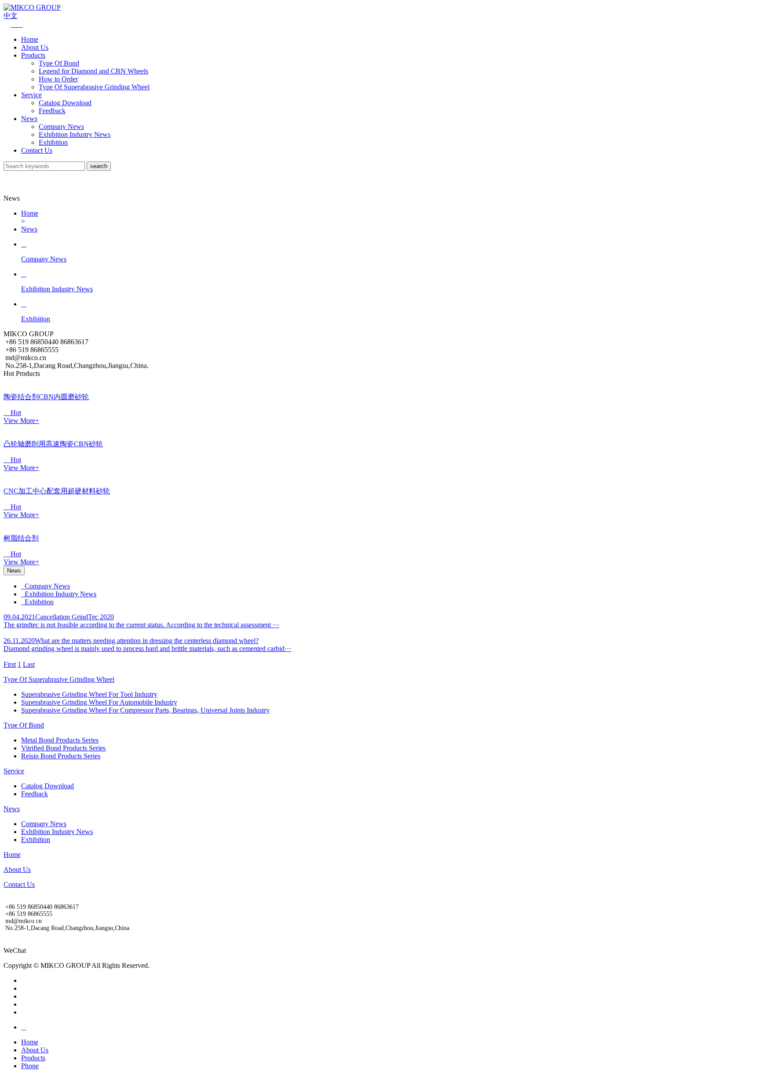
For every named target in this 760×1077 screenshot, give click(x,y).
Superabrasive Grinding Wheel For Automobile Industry (99, 702)
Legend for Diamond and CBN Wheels (93, 71)
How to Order (58, 79)
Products (33, 55)
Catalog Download (65, 103)
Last (29, 664)
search (98, 166)
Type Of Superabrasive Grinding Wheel (94, 87)
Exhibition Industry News (74, 134)
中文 (11, 15)
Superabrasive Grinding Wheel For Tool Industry (89, 694)
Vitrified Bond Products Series (63, 748)
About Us (34, 47)
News (29, 118)
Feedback (52, 110)
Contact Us (36, 150)
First (10, 664)
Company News (61, 126)
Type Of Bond (59, 63)
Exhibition (53, 142)
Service (31, 95)
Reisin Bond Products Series (60, 756)
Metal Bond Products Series (60, 740)
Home (29, 39)
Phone (30, 1066)
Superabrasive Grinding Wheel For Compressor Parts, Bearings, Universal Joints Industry (145, 710)
